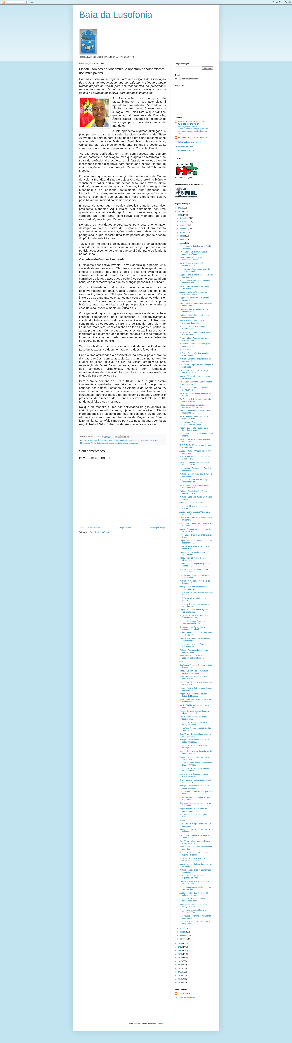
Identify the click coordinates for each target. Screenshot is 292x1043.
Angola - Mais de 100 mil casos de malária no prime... (193, 894)
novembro (184, 222)
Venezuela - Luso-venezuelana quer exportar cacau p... (194, 345)
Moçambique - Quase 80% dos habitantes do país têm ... (192, 859)
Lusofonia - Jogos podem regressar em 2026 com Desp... (195, 764)
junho (182, 239)
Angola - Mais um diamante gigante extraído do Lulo (194, 299)
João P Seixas (184, 993)
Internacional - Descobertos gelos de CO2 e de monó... (194, 270)
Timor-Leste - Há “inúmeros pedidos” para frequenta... (194, 770)
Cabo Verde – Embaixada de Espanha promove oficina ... (195, 735)
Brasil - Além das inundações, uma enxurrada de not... (193, 417)
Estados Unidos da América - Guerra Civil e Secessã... (194, 570)
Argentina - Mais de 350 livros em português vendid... (193, 905)
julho (182, 236)
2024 (180, 215)
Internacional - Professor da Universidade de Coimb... (191, 423)
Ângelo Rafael (103, 440)
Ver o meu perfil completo (185, 997)
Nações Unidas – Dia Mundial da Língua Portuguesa (193, 810)
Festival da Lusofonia (98, 443)
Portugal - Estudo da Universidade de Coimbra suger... (194, 639)
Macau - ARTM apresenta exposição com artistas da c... (194, 287)
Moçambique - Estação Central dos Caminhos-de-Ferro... (194, 616)
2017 (180, 965)
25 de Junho (92, 440)
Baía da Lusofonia (115, 15)
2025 (180, 211)
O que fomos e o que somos (191, 503)
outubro (183, 225)
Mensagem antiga (157, 528)
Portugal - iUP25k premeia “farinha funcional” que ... (193, 310)
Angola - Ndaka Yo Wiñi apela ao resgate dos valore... (193, 293)
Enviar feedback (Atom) (99, 532)
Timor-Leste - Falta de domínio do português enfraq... (193, 724)
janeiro (183, 939)
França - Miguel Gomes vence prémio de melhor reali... (194, 339)
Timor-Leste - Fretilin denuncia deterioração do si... (192, 900)
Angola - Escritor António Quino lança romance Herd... (194, 513)
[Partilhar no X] (121, 436)
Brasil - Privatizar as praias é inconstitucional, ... (191, 264)
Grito (181, 661)
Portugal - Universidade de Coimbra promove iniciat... (194, 882)
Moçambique (133, 443)
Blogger (160, 1023)
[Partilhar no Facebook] (124, 436)
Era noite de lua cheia (188, 350)
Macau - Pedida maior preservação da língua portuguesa (195, 854)
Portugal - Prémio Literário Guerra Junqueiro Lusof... (193, 492)
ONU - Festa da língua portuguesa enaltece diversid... (193, 775)
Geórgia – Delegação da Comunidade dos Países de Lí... (195, 354)
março (182, 932)
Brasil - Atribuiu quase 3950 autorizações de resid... (190, 259)
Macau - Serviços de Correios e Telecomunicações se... (192, 622)
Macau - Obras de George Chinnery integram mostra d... (194, 712)
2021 (180, 951)
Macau (125, 443)
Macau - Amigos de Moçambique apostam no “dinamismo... (193, 406)
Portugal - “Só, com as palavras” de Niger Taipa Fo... (194, 588)
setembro (184, 229)
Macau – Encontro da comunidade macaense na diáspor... (193, 672)
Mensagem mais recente (90, 528)
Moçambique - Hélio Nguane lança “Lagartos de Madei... (193, 429)
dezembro (184, 218)
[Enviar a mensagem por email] (116, 436)
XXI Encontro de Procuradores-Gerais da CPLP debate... (195, 400)
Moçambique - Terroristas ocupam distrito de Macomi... (193, 695)
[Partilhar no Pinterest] (127, 436)
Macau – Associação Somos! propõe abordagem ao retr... (194, 486)
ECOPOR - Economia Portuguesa (192, 138)
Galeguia (110, 443)
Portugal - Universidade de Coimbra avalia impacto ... (194, 316)
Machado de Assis (186, 151)
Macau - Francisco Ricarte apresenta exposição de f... (194, 282)
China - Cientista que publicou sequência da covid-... (192, 877)
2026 (180, 208)
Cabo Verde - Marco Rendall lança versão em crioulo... (193, 371)
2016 (180, 968)
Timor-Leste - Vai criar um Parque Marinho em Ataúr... (193, 253)
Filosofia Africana (185, 146)
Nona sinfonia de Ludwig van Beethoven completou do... (191, 657)
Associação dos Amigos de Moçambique (124, 440)
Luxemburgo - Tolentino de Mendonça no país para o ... (195, 917)
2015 (180, 972)
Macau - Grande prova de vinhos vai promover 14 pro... (194, 463)
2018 (180, 961)
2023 (180, 943)
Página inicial (125, 528)
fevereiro (184, 935)
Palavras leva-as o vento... (189, 142)
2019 (180, 958)
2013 (180, 979)
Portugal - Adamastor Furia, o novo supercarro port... (193, 651)
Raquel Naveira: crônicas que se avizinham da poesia (193, 322)
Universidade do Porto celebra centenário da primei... (192, 628)
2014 (180, 975)
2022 (180, 947)
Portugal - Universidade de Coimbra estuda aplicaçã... (194, 787)
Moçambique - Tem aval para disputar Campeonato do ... (195, 481)
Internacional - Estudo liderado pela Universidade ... (194, 576)
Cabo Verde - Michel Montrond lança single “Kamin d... (194, 842)
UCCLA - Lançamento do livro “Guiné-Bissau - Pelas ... (195, 458)
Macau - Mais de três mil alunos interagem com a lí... (192, 559)
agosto (183, 232)
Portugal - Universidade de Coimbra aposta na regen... (194, 741)
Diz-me (182, 820)
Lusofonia (118, 443)
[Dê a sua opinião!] (119, 436)
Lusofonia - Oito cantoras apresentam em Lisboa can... (194, 605)
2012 (180, 983)
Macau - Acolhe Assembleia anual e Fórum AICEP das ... (194, 911)
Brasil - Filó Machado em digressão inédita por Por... (194, 706)
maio (182, 243)
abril (182, 928)
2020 (180, 954)
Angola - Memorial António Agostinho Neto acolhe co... (194, 611)
